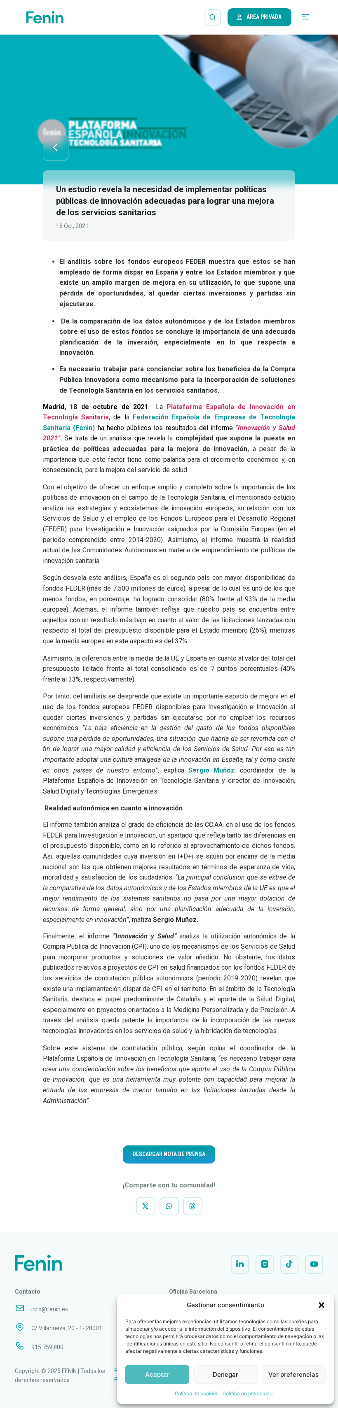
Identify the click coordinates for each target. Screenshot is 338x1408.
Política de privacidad (247, 1393)
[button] (321, 1305)
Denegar (225, 1374)
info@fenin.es (49, 1309)
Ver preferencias (293, 1374)
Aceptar (157, 1374)
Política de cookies (196, 1393)
